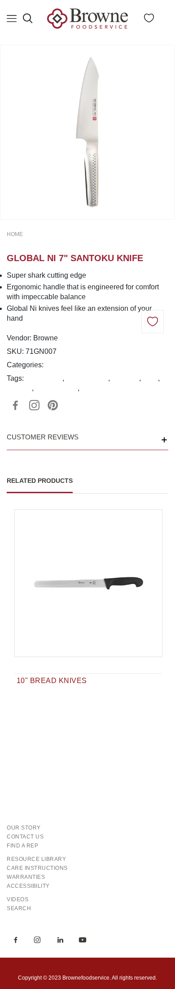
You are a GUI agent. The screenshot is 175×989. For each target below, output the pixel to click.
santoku (19, 388)
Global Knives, (69, 365)
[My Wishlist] (149, 20)
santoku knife (56, 388)
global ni (125, 378)
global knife (44, 378)
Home (15, 234)
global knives (87, 378)
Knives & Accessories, (129, 365)
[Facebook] (15, 405)
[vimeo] (52, 405)
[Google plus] (34, 405)
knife (150, 378)
